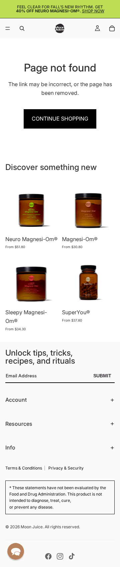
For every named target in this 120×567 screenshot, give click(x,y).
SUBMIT (102, 375)
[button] (15, 551)
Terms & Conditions (23, 467)
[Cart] (112, 28)
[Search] (22, 28)
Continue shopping (60, 118)
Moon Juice (32, 526)
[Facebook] (48, 556)
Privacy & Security (66, 467)
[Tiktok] (72, 556)
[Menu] (7, 28)
